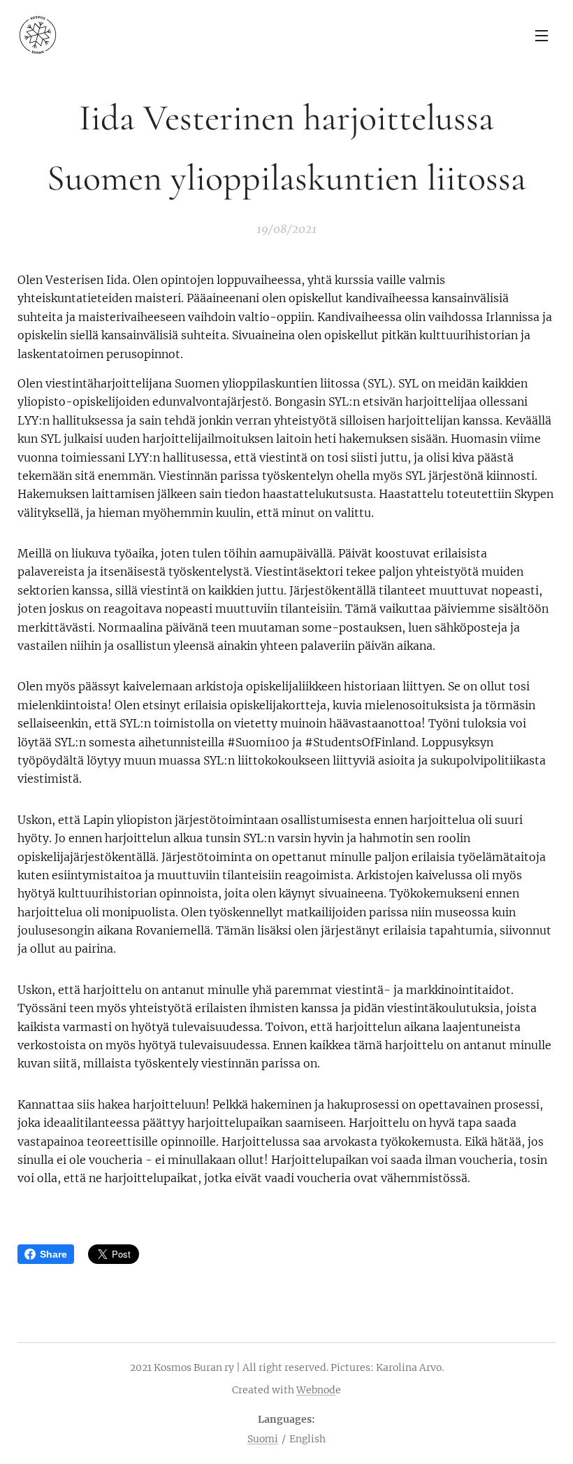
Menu (542, 35)
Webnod (315, 1390)
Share (53, 1254)
